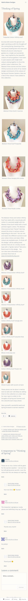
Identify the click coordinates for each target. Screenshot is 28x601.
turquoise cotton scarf (16, 439)
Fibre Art (17, 429)
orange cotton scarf (13, 437)
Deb (6, 501)
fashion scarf (11, 429)
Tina (6, 538)
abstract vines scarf (16, 434)
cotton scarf (15, 436)
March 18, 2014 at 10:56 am (11, 461)
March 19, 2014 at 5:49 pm (14, 485)
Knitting (21, 429)
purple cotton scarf (6, 439)
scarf (25, 429)
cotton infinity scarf (6, 436)
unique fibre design (7, 431)
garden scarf (4, 437)
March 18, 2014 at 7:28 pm (11, 539)
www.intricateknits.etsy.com (10, 256)
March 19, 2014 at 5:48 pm (14, 522)
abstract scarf (6, 434)
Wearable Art (15, 431)
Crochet (5, 429)
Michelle (7, 459)
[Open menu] (26, 2)
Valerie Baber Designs (8, 2)
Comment (21, 587)
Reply (2, 476)
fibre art (20, 436)
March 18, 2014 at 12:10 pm (11, 502)
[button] (14, 266)
